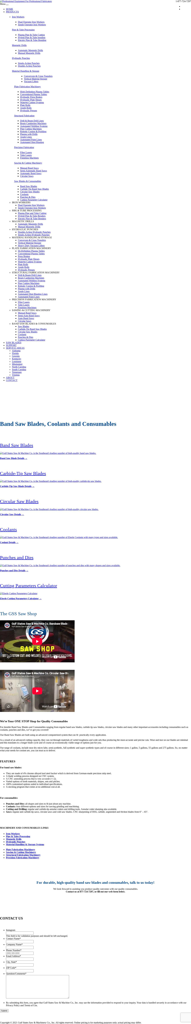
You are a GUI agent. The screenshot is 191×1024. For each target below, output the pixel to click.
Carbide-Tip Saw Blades (23, 473)
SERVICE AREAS (15, 348)
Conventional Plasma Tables (33, 94)
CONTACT (11, 380)
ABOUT (10, 377)
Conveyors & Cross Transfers (32, 240)
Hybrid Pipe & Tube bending (31, 37)
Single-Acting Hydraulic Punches (34, 235)
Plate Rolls (25, 105)
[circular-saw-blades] (49, 509)
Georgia (16, 356)
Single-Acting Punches (29, 63)
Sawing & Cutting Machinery (28, 163)
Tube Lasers (26, 155)
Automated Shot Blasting (32, 142)
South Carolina (19, 369)
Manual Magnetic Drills (29, 53)
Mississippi (17, 364)
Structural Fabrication (24, 115)
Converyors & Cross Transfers (38, 76)
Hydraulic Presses (28, 110)
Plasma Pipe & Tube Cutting (31, 35)
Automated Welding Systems (33, 126)
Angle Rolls (25, 108)
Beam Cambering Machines (33, 123)
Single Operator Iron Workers (32, 24)
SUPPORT (11, 345)
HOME (9, 9)
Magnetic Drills (19, 45)
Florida (15, 353)
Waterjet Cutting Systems (32, 102)
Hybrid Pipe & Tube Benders (32, 216)
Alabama (16, 350)
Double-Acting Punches (29, 66)
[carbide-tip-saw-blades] (50, 481)
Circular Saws (26, 176)
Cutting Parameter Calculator (33, 199)
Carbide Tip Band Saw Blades (34, 189)
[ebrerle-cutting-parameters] (18, 593)
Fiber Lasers (26, 152)
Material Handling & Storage (25, 71)
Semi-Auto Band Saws (29, 315)
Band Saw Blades (28, 186)
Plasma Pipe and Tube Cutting (32, 213)
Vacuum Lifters (31, 81)
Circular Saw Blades (30, 191)
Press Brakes (24, 256)
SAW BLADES (13, 342)
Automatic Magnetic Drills (30, 50)
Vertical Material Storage (35, 79)
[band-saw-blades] (48, 453)
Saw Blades (23, 326)
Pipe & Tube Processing (23, 29)
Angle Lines (26, 137)
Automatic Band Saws (30, 173)
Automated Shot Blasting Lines (32, 294)
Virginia (16, 375)
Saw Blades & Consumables (27, 181)
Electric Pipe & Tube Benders (32, 218)
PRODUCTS (12, 11)
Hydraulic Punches (21, 58)
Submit (4, 1011)
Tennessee (17, 372)
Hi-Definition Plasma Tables (31, 251)
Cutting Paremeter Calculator (31, 340)
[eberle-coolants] (59, 537)
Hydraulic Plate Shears (31, 99)
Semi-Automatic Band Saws (33, 170)
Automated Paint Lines (31, 139)
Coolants (24, 194)
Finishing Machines (29, 158)
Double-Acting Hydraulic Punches (34, 232)
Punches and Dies (16, 557)
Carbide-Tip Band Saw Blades (32, 329)
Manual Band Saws (29, 168)
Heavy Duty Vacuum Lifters (31, 245)
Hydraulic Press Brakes (31, 97)
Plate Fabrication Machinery (27, 86)
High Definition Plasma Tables (34, 91)
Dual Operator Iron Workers (31, 22)
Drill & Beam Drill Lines (32, 120)
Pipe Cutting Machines (31, 129)
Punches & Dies (27, 197)
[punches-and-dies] (60, 565)
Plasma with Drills (28, 134)
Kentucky (16, 358)
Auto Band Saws (26, 318)
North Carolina (19, 367)
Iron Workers (18, 17)
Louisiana (16, 361)
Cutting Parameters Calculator (28, 585)
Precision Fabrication (24, 147)
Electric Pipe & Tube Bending (32, 40)
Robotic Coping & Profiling (33, 131)
